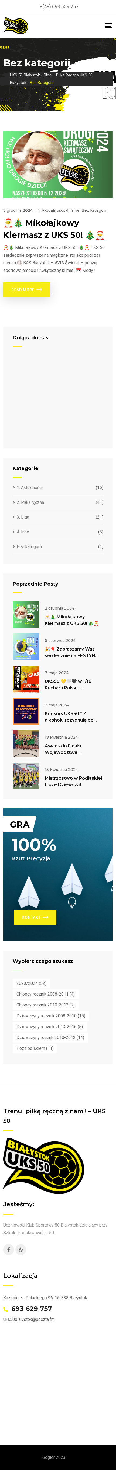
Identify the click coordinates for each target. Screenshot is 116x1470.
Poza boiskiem (35, 1048)
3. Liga (23, 517)
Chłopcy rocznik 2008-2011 (45, 994)
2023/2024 (31, 983)
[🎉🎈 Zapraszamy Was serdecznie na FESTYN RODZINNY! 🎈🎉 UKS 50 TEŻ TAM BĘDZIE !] (26, 646)
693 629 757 (31, 1308)
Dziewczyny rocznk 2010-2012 (50, 1037)
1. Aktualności (51, 210)
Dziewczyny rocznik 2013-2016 (49, 1026)
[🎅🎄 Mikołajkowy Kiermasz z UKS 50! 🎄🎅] (26, 614)
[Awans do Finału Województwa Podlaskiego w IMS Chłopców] (26, 743)
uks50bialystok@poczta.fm (29, 1319)
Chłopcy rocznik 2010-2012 (45, 1005)
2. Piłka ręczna (30, 502)
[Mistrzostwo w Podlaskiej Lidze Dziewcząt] (26, 776)
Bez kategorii (94, 210)
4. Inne (73, 210)
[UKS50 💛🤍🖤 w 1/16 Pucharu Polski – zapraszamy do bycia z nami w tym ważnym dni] (26, 679)
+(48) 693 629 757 (59, 6)
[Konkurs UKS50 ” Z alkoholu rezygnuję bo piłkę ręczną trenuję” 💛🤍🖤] (26, 711)
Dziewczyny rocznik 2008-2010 (50, 1015)
